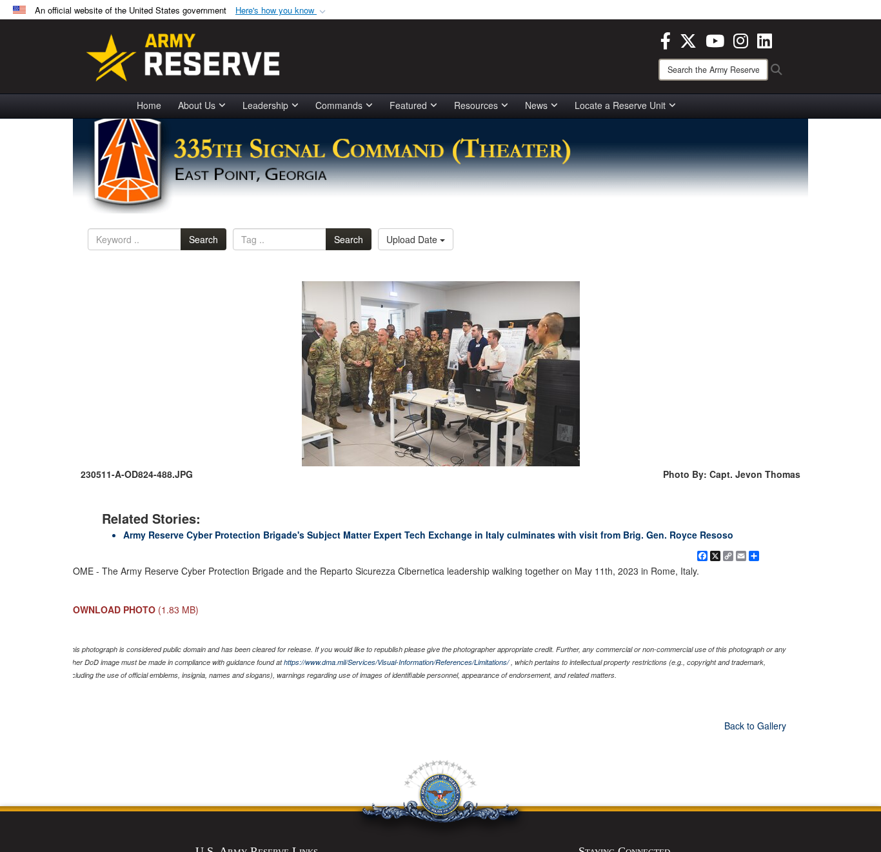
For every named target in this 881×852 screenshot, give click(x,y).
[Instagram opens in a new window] (740, 39)
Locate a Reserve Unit (620, 105)
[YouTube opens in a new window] (715, 39)
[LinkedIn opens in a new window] (764, 39)
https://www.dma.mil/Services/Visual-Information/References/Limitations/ (396, 662)
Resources (476, 105)
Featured (408, 105)
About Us (196, 105)
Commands (338, 105)
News (536, 105)
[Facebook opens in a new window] (665, 39)
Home (149, 105)
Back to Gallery (755, 725)
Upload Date (413, 239)
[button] (281, 10)
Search (203, 239)
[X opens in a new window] (688, 39)
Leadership (265, 105)
